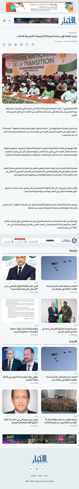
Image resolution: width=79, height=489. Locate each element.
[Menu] (4, 21)
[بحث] (9, 21)
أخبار (75, 283)
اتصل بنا (39, 475)
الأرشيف (33, 475)
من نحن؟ (45, 475)
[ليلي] (11, 21)
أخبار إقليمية (73, 33)
